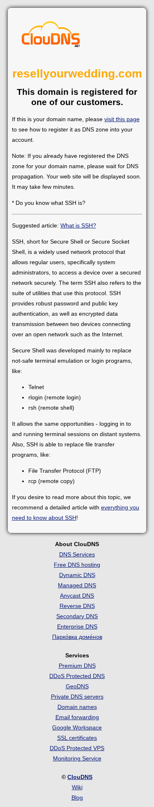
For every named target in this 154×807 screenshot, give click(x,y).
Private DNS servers (77, 696)
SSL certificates (77, 737)
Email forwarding (77, 717)
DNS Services (77, 554)
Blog (77, 797)
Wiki (77, 787)
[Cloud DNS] (51, 36)
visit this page (122, 119)
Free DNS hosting (77, 564)
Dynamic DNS (77, 575)
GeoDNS (77, 686)
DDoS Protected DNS (77, 676)
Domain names (77, 707)
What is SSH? (78, 225)
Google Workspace (77, 727)
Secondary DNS (77, 616)
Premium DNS (77, 665)
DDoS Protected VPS (77, 748)
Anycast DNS (77, 595)
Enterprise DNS (77, 626)
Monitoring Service (77, 758)
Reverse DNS (77, 606)
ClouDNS (79, 777)
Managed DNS (77, 585)
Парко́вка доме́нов (77, 636)
